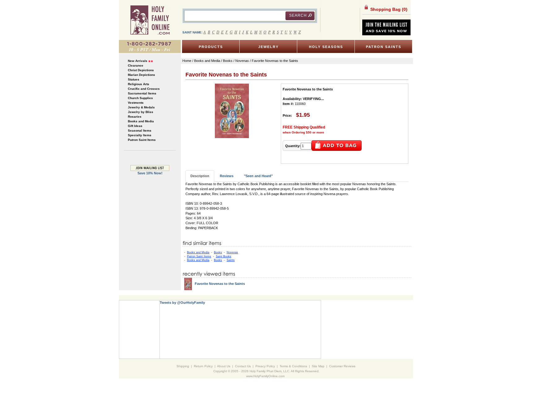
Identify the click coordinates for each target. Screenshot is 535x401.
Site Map (318, 366)
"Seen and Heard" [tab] (258, 176)
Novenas (232, 252)
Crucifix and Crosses (144, 88)
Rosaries (134, 116)
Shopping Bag (388, 9)
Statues (133, 79)
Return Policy (203, 366)
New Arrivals (137, 61)
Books (218, 252)
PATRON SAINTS (383, 47)
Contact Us (243, 366)
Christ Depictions (141, 70)
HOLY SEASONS (326, 47)
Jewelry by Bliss (140, 112)
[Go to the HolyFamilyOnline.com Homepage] (150, 20)
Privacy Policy (265, 366)
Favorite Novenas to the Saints (220, 283)
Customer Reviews (342, 366)
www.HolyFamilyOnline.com (265, 376)
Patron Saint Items (142, 140)
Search (298, 15)
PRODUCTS (211, 47)
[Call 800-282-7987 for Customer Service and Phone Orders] (150, 46)
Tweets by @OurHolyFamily (182, 302)
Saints (231, 260)
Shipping (182, 366)
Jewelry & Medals (141, 107)
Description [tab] (199, 176)
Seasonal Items (139, 130)
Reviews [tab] (226, 176)
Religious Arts (138, 84)
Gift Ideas (135, 126)
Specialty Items (139, 135)
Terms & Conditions (293, 366)
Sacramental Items (142, 93)
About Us (223, 366)
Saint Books (223, 256)
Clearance (135, 65)
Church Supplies (140, 98)
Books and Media (141, 121)
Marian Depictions (141, 74)
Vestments (136, 102)
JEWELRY (268, 47)
